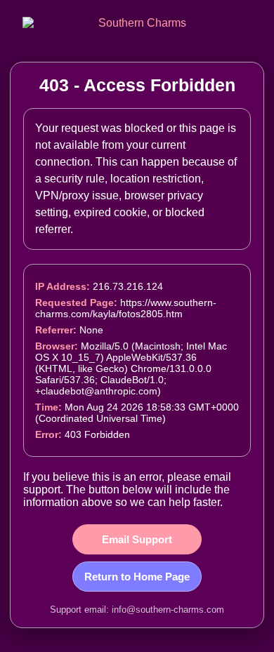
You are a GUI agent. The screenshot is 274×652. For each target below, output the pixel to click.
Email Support (137, 539)
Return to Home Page (137, 577)
